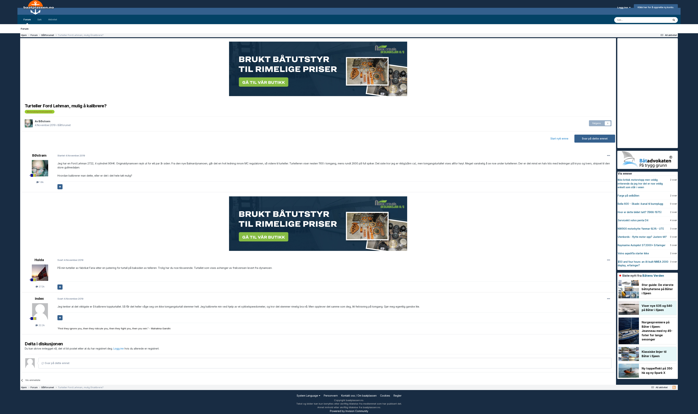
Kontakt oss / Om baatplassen (359, 395)
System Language (308, 395)
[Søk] (674, 20)
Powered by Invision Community (349, 411)
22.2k (41, 325)
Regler (398, 395)
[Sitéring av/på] (60, 186)
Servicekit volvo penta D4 (633, 220)
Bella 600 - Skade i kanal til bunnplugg (640, 203)
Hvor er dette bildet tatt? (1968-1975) (640, 212)
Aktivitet (52, 19)
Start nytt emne (559, 138)
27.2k (41, 286)
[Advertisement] (644, 92)
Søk (39, 19)
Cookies (385, 395)
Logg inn (623, 7)
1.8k (41, 182)
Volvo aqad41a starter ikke (633, 253)
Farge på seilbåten (628, 195)
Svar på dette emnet (595, 138)
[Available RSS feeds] (674, 387)
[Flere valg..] (608, 156)
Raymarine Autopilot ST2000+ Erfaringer (641, 245)
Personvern (331, 395)
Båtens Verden (653, 275)
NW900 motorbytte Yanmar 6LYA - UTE (641, 228)
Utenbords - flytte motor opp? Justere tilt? (642, 236)
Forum (27, 19)
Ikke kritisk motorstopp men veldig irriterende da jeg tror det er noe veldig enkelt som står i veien (640, 183)
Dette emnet (658, 20)
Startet (71, 155)
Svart (70, 260)
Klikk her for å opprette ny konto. (656, 7)
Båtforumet (64, 125)
